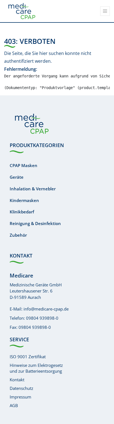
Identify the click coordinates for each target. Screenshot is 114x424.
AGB (14, 405)
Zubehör (18, 235)
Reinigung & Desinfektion (35, 223)
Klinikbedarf (22, 211)
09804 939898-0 (42, 318)
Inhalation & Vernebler (33, 188)
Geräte (17, 177)
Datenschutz (21, 388)
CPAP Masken (23, 165)
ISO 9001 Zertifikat (28, 356)
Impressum (20, 397)
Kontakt (17, 379)
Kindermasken (24, 200)
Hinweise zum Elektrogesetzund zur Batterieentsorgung (36, 368)
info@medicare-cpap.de (46, 309)
